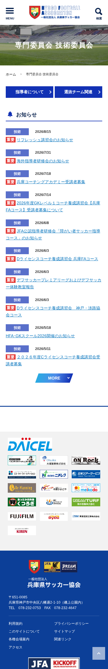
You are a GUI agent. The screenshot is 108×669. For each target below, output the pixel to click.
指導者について (30, 91)
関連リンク (62, 639)
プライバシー (71, 624)
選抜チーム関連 (78, 91)
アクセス (15, 647)
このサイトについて (24, 631)
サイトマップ (64, 631)
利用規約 (15, 624)
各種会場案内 (19, 639)
